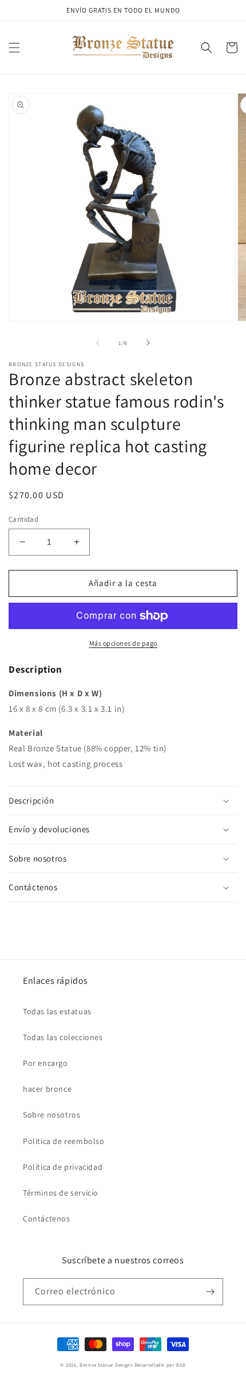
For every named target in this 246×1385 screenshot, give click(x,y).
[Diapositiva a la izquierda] (97, 342)
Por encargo (45, 1063)
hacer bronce (47, 1089)
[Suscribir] (210, 1291)
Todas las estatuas (57, 1011)
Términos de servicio (60, 1193)
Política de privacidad (62, 1167)
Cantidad (23, 519)
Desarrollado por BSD (160, 1364)
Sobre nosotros (51, 1114)
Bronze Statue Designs (106, 1364)
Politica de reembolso (64, 1141)
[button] (14, 47)
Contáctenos (46, 1218)
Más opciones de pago (123, 643)
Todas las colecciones (63, 1037)
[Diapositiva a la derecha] (148, 342)
